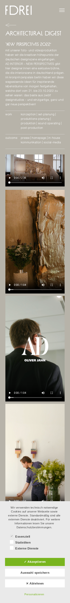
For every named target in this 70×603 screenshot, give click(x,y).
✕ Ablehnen (35, 583)
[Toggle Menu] (62, 10)
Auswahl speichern (34, 572)
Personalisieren (34, 594)
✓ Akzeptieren (35, 561)
